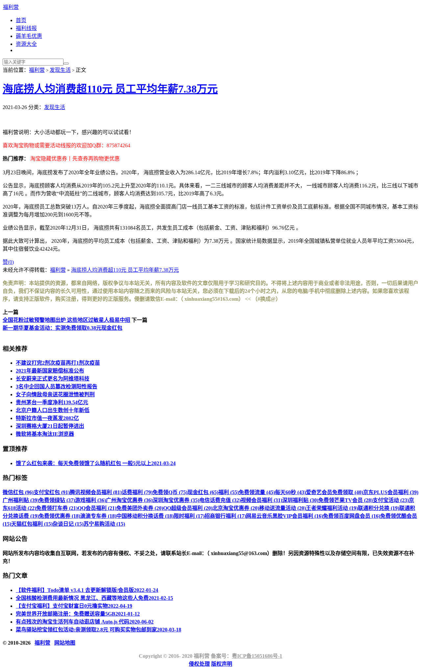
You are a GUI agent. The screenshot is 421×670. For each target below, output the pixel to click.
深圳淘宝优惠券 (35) (176, 500)
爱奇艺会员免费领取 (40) (334, 492)
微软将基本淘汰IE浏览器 (45, 434)
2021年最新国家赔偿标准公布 (50, 371)
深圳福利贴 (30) (300, 500)
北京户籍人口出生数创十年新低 (52, 410)
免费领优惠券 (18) (59, 516)
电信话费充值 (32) (220, 500)
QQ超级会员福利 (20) (187, 508)
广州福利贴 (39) (21, 500)
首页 (21, 20)
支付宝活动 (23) (391, 500)
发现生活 (60, 70)
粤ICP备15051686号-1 (257, 656)
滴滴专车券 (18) (98, 516)
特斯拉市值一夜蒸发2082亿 (47, 418)
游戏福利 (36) (90, 500)
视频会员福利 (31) (261, 500)
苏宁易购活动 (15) (104, 524)
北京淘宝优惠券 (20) (235, 508)
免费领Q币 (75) (170, 492)
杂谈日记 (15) (68, 524)
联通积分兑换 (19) (378, 508)
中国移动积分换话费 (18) (145, 516)
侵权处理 (199, 664)
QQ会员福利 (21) (97, 508)
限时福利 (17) (189, 516)
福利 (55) (228, 492)
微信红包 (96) (18, 492)
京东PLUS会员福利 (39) (390, 492)
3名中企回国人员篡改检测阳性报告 (56, 386)
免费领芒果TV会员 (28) (345, 500)
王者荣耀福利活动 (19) (332, 508)
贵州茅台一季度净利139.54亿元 (52, 402)
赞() (8, 262)
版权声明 (221, 664)
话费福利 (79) (137, 492)
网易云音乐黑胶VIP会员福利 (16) (284, 516)
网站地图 (64, 643)
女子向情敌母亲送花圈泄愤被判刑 (55, 394)
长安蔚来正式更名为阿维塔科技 (52, 378)
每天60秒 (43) (290, 492)
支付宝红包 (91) (52, 492)
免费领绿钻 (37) (57, 500)
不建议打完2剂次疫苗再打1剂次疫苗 (58, 363)
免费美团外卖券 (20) (139, 508)
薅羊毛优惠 (29, 36)
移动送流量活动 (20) (282, 508)
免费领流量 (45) (257, 492)
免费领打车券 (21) (57, 508)
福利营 (11, 7)
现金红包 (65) (202, 492)
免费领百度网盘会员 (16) (351, 516)
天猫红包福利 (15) (32, 524)
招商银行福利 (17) (225, 516)
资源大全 (26, 44)
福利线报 (26, 28)
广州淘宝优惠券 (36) (129, 500)
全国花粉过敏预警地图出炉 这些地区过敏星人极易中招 (66, 320)
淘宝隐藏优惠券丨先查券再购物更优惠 (75, 158)
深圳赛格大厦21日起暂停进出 (50, 426)
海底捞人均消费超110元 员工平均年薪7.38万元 (110, 89)
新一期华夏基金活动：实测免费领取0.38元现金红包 (62, 328)
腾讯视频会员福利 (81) (96, 492)
